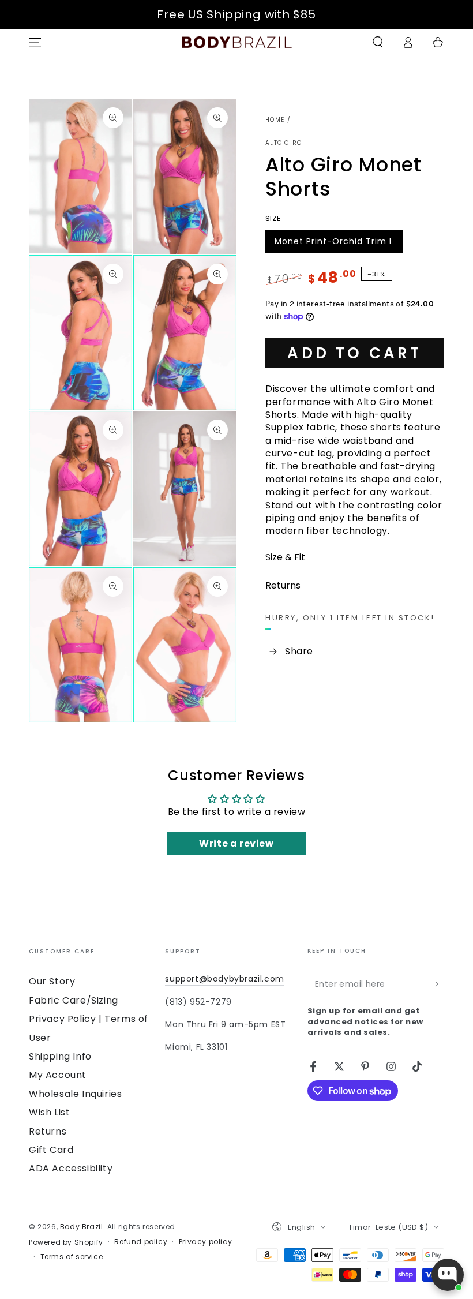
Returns (47, 1131)
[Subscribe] (437, 984)
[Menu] (35, 42)
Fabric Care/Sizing (73, 1000)
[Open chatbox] (447, 1275)
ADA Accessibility (70, 1168)
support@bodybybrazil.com (224, 978)
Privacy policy (205, 1241)
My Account (58, 1074)
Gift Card (51, 1149)
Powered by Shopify (66, 1242)
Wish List (49, 1112)
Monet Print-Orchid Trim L (333, 244)
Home (274, 119)
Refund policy (140, 1241)
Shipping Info (60, 1056)
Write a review (236, 843)
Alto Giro (283, 143)
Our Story (52, 981)
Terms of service (71, 1256)
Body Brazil (81, 1226)
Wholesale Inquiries (75, 1093)
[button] (378, 42)
